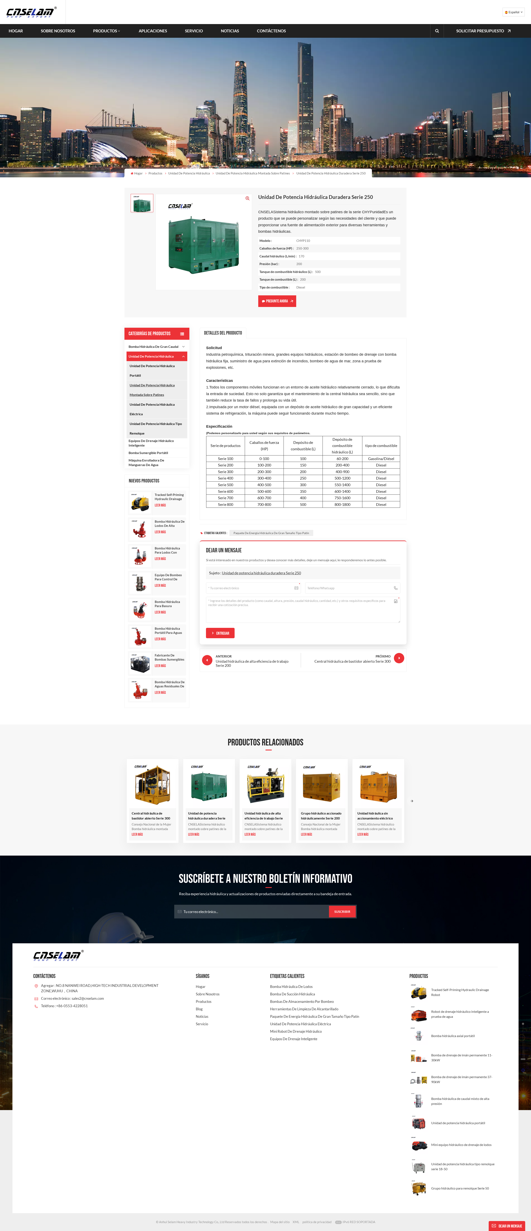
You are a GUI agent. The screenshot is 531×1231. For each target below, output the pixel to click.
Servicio (194, 30)
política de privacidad (316, 1222)
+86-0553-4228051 (72, 1006)
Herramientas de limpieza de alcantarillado (304, 1009)
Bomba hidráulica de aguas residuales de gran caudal (170, 684)
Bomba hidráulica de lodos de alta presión (170, 524)
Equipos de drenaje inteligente (293, 1039)
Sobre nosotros (58, 30)
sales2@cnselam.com (88, 998)
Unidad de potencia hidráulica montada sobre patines (253, 173)
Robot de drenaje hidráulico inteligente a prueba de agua (460, 1013)
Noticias (230, 30)
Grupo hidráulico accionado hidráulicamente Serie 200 (321, 815)
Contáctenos (271, 30)
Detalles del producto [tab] (223, 333)
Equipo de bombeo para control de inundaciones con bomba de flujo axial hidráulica (168, 577)
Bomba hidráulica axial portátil (453, 1036)
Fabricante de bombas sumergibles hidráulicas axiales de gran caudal (169, 657)
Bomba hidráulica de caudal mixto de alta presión (460, 1101)
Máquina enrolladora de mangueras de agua (146, 462)
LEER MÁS (160, 505)
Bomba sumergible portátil (148, 453)
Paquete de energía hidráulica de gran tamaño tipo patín (271, 533)
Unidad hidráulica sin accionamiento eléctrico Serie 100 (375, 816)
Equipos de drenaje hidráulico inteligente (151, 443)
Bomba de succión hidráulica (292, 994)
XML (296, 1222)
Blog (199, 1009)
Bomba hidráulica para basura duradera (167, 604)
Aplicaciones (153, 30)
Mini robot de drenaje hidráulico (296, 1031)
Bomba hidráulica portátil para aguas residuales (168, 631)
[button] (412, 801)
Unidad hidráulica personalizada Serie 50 (487, 815)
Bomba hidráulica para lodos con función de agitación (167, 550)
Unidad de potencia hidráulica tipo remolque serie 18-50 (462, 1166)
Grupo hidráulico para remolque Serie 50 (460, 1188)
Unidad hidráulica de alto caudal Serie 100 (432, 815)
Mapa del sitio (280, 1222)
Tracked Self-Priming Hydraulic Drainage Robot (169, 497)
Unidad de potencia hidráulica (189, 173)
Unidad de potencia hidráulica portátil (152, 370)
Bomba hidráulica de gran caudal (153, 346)
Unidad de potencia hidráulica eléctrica (152, 409)
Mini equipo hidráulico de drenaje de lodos (461, 1145)
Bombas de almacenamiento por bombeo (302, 1001)
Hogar (16, 30)
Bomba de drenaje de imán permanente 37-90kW (461, 1079)
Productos (105, 30)
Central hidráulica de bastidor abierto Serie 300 (151, 815)
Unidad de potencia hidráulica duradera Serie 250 (261, 573)
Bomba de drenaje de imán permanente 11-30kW (461, 1057)
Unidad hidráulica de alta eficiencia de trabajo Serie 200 (264, 816)
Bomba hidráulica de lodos (291, 986)
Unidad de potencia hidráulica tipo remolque (156, 428)
